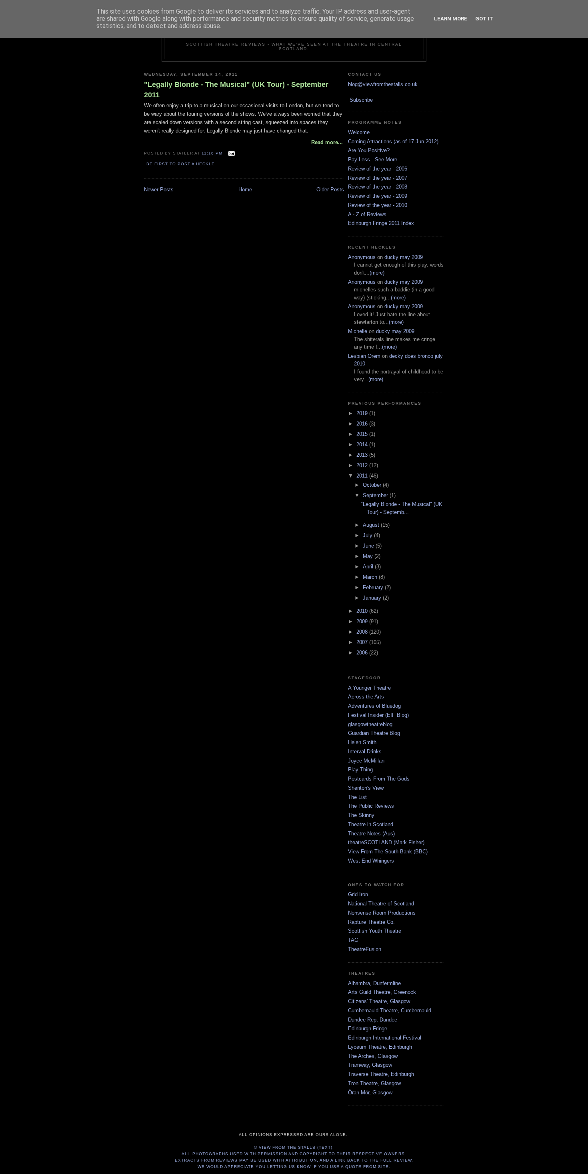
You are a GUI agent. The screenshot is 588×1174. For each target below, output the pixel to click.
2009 (362, 621)
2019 (362, 413)
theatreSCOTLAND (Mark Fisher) (386, 842)
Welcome (359, 132)
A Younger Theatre (369, 688)
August (372, 525)
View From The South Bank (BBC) (388, 852)
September (376, 495)
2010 (362, 611)
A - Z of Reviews (367, 214)
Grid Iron (358, 894)
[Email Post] (230, 153)
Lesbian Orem (364, 356)
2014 (362, 445)
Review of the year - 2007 (377, 178)
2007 (362, 642)
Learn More (450, 19)
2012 (362, 465)
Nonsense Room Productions (382, 913)
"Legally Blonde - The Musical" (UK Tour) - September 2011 (236, 89)
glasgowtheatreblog (370, 724)
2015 (362, 434)
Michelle (357, 331)
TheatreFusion (364, 949)
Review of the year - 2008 (377, 187)
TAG (353, 940)
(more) (377, 273)
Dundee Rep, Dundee (372, 1020)
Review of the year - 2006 (377, 169)
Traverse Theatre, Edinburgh (381, 1074)
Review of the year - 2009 (377, 196)
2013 (362, 455)
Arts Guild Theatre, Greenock (382, 992)
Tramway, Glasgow (370, 1065)
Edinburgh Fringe (367, 1028)
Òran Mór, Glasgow (370, 1093)
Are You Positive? (369, 150)
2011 (362, 476)
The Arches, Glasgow (373, 1056)
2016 (362, 424)
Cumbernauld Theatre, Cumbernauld (389, 1010)
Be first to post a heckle (180, 164)
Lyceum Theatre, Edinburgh (380, 1047)
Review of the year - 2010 (377, 205)
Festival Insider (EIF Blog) (378, 715)
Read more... (327, 142)
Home (245, 190)
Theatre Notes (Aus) (371, 834)
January (373, 598)
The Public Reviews (371, 806)
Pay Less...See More (372, 160)
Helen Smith (362, 742)
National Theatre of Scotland (381, 904)
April (369, 567)
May (368, 556)
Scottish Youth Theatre (374, 931)
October (373, 485)
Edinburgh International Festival (384, 1038)
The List (357, 797)
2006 (362, 653)
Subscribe (361, 100)
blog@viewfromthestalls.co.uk (383, 84)
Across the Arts (366, 697)
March (371, 577)
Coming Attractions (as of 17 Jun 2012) (393, 141)
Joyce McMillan (366, 761)
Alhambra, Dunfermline (374, 983)
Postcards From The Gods (379, 779)
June (369, 546)
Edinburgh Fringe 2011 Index (381, 223)
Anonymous (362, 257)
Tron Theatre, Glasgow (374, 1083)
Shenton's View (366, 788)
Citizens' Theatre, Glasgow (379, 1001)
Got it (484, 19)
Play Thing (360, 770)
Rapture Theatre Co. (371, 922)
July (368, 535)
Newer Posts (159, 190)
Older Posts (330, 190)
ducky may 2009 (403, 257)
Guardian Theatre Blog (374, 733)
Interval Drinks (365, 752)
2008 (362, 632)
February (374, 587)
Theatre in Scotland (370, 824)
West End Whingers (371, 861)
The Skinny (361, 815)
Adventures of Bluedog (374, 706)
